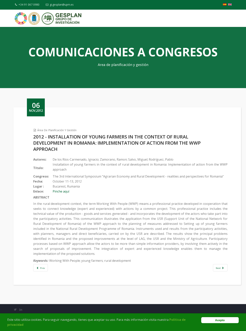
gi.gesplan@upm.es (62, 4)
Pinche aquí (61, 191)
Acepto (220, 320)
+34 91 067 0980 (28, 4)
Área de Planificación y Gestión (56, 130)
